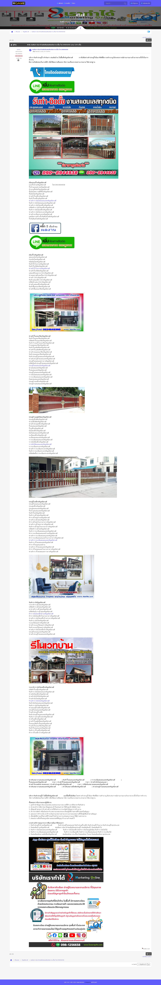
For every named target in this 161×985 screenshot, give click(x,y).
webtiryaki (94, 982)
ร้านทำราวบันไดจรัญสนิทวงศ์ (42, 701)
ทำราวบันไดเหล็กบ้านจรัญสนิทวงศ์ (44, 614)
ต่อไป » (150, 37)
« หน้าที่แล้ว (145, 37)
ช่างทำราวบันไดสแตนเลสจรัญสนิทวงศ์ (45, 200)
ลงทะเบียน (97, 22)
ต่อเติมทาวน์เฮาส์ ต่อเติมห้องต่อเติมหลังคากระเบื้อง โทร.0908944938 (50, 49)
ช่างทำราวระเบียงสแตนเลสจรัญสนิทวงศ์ (46, 540)
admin (18, 49)
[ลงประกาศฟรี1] (18, 3)
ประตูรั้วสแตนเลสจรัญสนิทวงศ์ (42, 365)
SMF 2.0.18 (66, 982)
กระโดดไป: (134, 964)
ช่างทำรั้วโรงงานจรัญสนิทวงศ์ (42, 268)
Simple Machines (80, 982)
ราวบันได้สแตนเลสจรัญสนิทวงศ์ (43, 444)
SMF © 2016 (73, 982)
